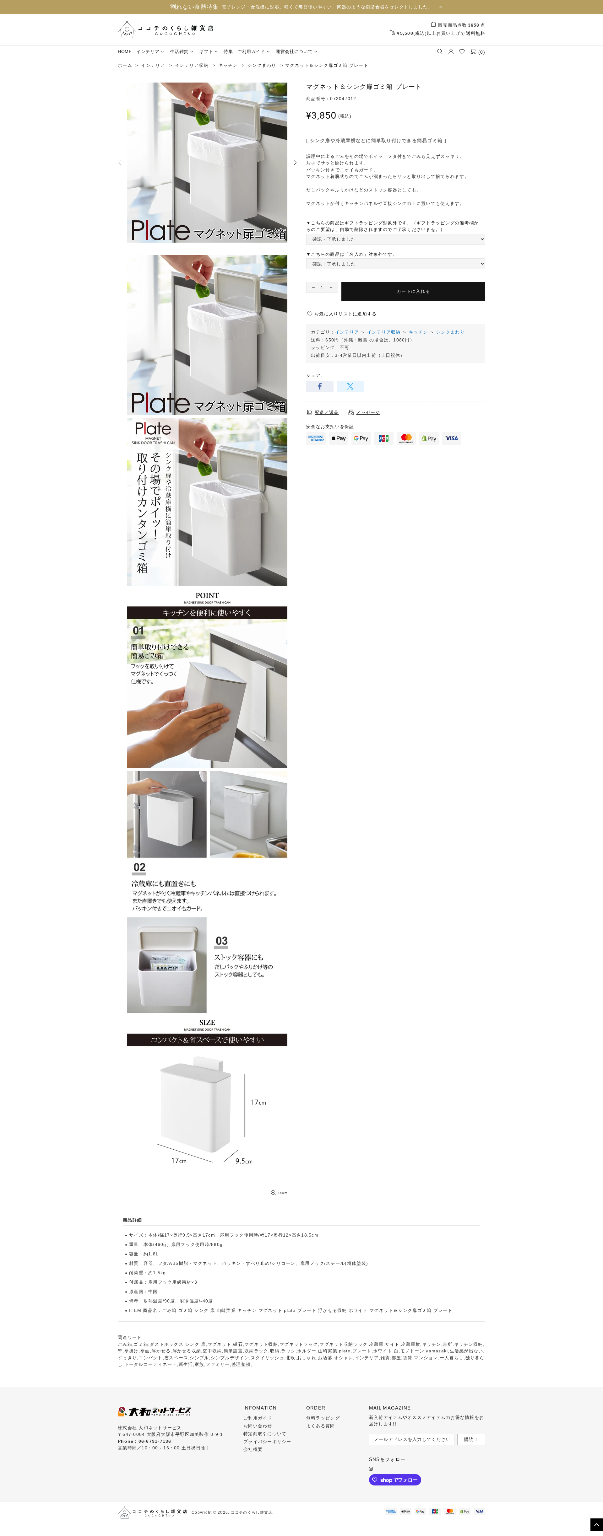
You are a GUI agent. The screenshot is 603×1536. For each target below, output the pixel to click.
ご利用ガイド (257, 1418)
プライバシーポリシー (267, 1441)
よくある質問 (320, 1425)
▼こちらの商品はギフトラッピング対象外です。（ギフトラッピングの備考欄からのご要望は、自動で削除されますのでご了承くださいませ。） (392, 226)
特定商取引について (264, 1433)
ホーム (125, 65)
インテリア (347, 332)
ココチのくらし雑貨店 (165, 29)
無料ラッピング (323, 1418)
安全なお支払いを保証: (331, 426)
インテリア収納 (384, 332)
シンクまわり (450, 332)
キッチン (418, 332)
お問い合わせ (257, 1425)
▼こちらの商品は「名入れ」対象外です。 (351, 254)
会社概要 (253, 1449)
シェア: (314, 375)
